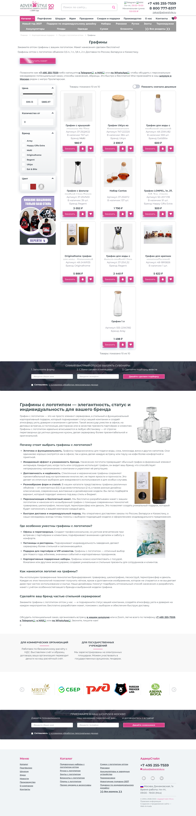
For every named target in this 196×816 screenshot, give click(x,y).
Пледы (61, 29)
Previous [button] (22, 689)
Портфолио (44, 18)
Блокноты (126, 29)
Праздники (86, 18)
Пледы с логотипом (70, 781)
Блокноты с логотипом (72, 778)
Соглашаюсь (66, 384)
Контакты (162, 18)
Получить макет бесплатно (37, 61)
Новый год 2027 (32, 23)
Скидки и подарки (108, 18)
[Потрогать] (82, 149)
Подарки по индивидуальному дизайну (71, 23)
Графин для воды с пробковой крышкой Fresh (158, 128)
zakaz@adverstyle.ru (164, 12)
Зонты (148, 23)
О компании (26, 785)
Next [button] (174, 689)
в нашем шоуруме (98, 617)
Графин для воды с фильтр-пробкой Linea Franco (118, 259)
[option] (40, 689)
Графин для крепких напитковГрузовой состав (158, 259)
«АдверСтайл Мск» (165, 799)
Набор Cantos (118, 190)
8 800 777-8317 (163, 8)
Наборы (106, 23)
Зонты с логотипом (70, 774)
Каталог (26, 18)
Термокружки (165, 23)
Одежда (83, 29)
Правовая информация (150, 801)
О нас (148, 18)
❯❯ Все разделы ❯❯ (157, 29)
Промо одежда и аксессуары (75, 785)
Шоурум (60, 18)
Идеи (72, 18)
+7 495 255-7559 (162, 3)
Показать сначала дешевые (158, 86)
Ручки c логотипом (70, 770)
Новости (24, 778)
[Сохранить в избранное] (91, 149)
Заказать (70, 148)
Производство (132, 18)
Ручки (135, 23)
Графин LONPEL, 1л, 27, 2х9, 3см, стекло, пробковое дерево (158, 194)
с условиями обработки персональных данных (73, 384)
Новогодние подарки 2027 (114, 781)
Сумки (104, 29)
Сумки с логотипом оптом (114, 764)
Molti (82, 138)
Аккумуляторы (35, 29)
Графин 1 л (118, 321)
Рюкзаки (121, 23)
